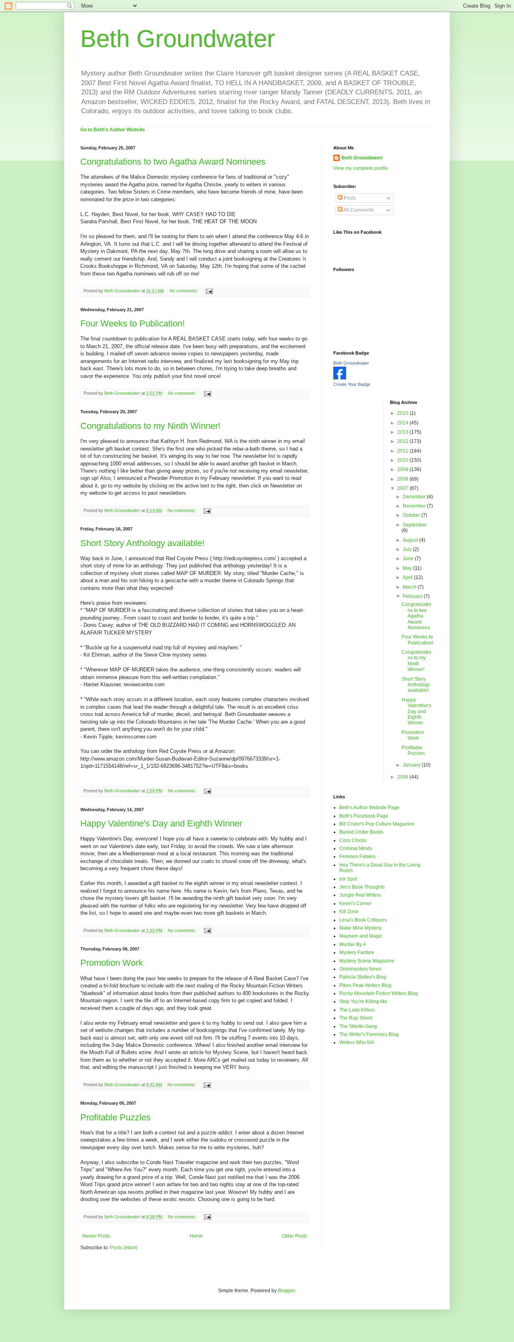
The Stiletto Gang (358, 1026)
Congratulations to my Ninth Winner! (150, 426)
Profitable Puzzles (115, 1117)
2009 (403, 469)
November (415, 506)
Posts (349, 198)
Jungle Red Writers (360, 895)
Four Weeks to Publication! (132, 323)
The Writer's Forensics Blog (369, 1034)
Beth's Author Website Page (369, 807)
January (412, 765)
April (408, 577)
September (415, 525)
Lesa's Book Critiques (363, 920)
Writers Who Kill (356, 1042)
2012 (403, 441)
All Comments (358, 210)
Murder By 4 (352, 944)
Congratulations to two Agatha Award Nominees (172, 162)
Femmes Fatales (357, 856)
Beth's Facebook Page (363, 816)
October (412, 515)
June (409, 558)
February (413, 596)
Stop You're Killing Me (363, 1001)
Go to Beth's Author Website (112, 130)
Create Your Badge (351, 384)
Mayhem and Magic (360, 936)
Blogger (286, 1290)
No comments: (184, 290)
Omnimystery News (360, 969)
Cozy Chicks (353, 840)
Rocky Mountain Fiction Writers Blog (378, 993)
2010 (403, 460)
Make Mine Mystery (360, 928)
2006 (403, 777)
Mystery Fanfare (356, 952)
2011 (403, 451)
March (410, 587)
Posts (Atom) (124, 1247)
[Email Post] (209, 290)
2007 (403, 488)
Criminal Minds (355, 848)
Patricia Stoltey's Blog (362, 977)
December (415, 497)
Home (196, 1236)
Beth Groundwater (177, 38)
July (408, 549)
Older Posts (294, 1236)
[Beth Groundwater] (339, 378)
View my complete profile (360, 168)
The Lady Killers (357, 1010)
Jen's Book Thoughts (362, 887)
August (411, 540)
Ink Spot (348, 879)
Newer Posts (96, 1236)
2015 (403, 413)
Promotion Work (111, 963)
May (408, 568)
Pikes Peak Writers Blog (365, 985)
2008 (403, 479)
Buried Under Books (361, 832)
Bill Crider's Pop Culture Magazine (376, 824)
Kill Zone (349, 911)
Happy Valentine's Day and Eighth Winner (161, 823)
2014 (403, 423)
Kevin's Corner (355, 903)
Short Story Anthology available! (142, 543)
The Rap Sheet (355, 1018)
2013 (403, 432)
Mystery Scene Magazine (366, 961)
